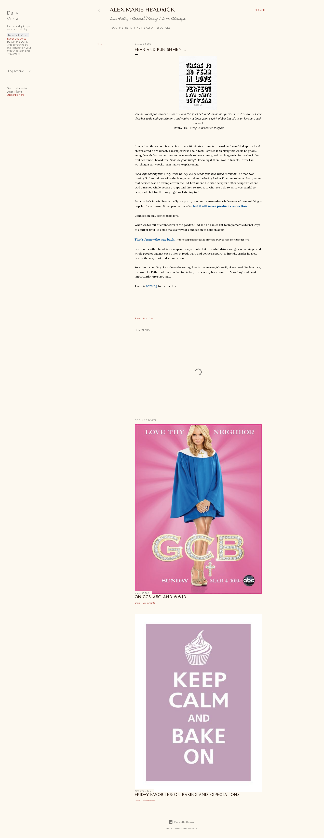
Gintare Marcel (190, 828)
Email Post (148, 318)
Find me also (143, 27)
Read (128, 27)
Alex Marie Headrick (142, 9)
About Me (116, 27)
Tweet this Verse (16, 38)
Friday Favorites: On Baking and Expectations (187, 795)
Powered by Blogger (184, 822)
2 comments (149, 800)
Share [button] (101, 44)
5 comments (149, 603)
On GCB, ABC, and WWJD (160, 597)
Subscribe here (15, 94)
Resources (162, 27)
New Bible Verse (18, 35)
